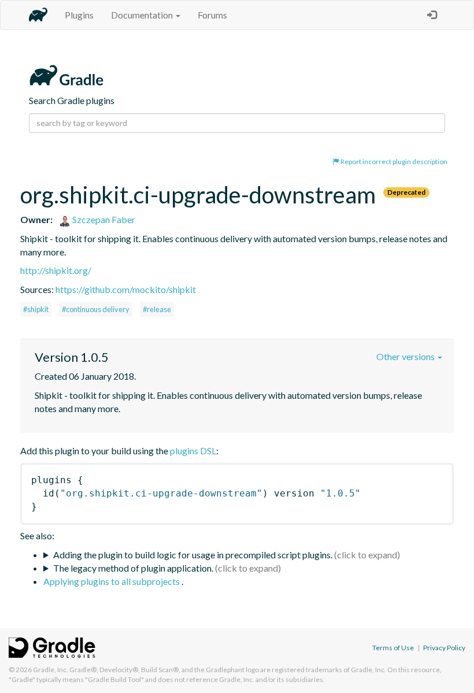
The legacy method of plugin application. (133, 567)
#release (157, 309)
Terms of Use (393, 647)
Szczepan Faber (103, 219)
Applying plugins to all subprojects (112, 581)
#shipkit (36, 309)
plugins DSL (193, 450)
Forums (212, 14)
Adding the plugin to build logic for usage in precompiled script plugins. (192, 554)
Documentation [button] (143, 14)
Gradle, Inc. (50, 669)
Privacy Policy (444, 647)
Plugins (79, 14)
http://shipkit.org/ (55, 270)
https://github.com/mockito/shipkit (125, 289)
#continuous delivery (95, 309)
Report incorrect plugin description (393, 161)
